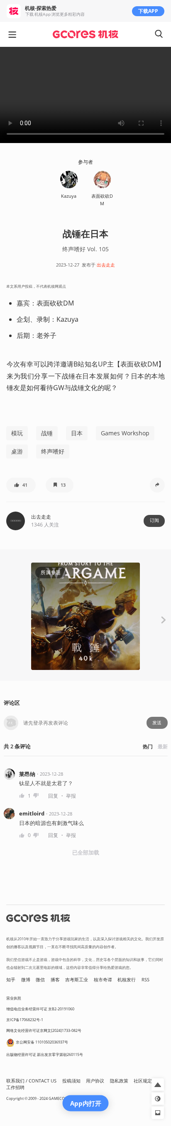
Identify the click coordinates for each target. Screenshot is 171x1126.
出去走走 (106, 265)
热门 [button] (148, 746)
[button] (21, 485)
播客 (55, 980)
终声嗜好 (52, 451)
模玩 (17, 433)
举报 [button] (71, 795)
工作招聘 (15, 1087)
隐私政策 (119, 1081)
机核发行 (126, 980)
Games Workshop (125, 433)
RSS (145, 980)
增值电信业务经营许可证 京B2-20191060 (40, 1009)
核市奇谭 (103, 980)
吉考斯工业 (76, 980)
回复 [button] (53, 795)
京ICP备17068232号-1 (24, 1019)
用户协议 (95, 1081)
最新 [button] (163, 746)
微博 (25, 980)
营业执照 (13, 998)
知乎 (10, 980)
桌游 (17, 451)
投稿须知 (71, 1081)
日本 (77, 433)
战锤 (47, 433)
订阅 (154, 520)
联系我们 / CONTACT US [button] (31, 1081)
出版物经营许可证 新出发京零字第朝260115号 (44, 1054)
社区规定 (143, 1081)
